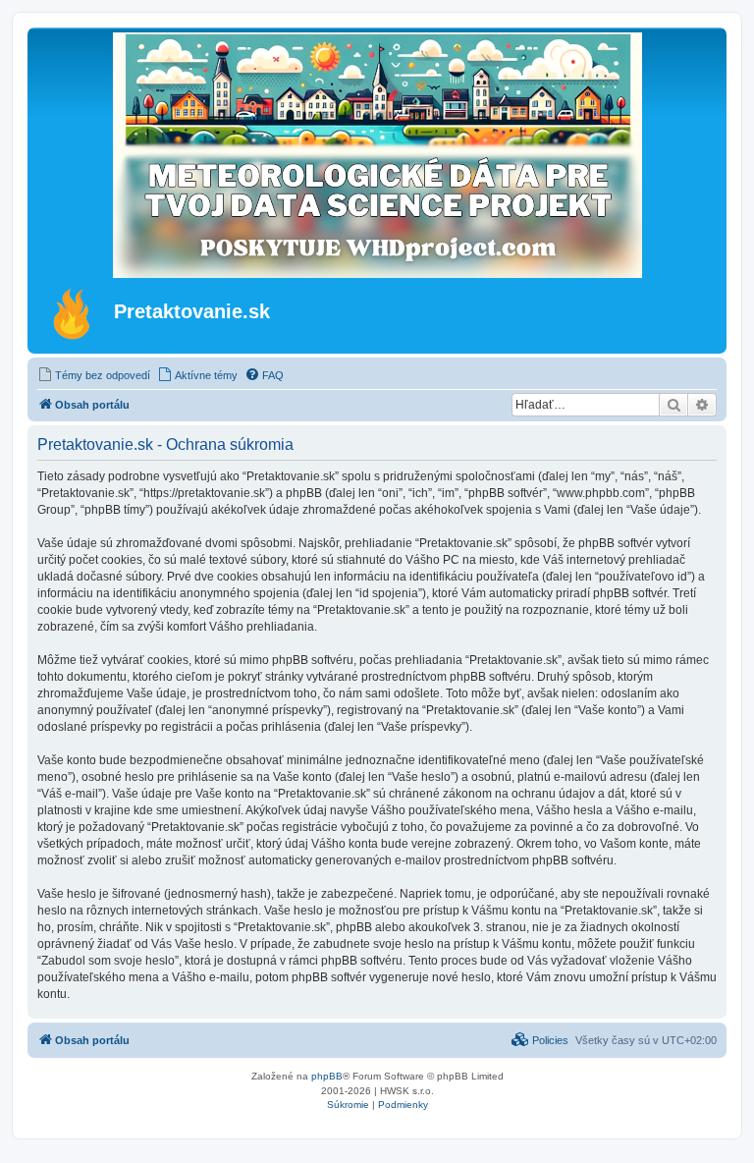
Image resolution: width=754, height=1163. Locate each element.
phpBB (327, 1076)
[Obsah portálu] (73, 313)
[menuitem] (93, 375)
